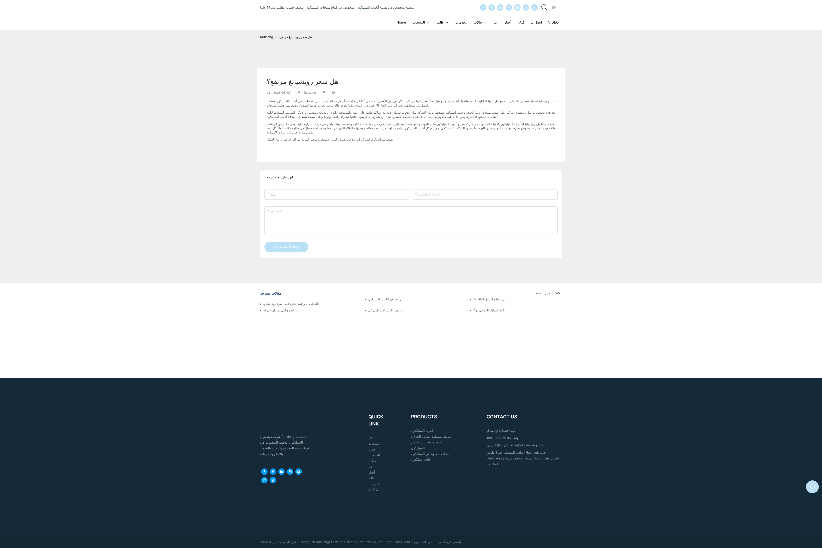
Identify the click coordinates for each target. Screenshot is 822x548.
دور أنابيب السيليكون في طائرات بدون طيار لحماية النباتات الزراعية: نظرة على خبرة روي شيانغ (292, 303)
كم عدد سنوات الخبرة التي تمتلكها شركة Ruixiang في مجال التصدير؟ (281, 310)
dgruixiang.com (399, 542)
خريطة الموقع (423, 542)
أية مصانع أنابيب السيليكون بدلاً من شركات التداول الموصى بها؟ (491, 310)
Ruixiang (266, 37)
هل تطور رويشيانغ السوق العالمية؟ (491, 299)
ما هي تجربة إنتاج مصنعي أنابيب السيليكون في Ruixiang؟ (386, 310)
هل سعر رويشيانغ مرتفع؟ (295, 37)
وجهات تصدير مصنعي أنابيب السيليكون (386, 299)
